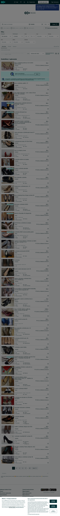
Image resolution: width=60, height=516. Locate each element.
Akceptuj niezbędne (53, 506)
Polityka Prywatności (20, 507)
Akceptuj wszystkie (53, 501)
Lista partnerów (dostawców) (33, 514)
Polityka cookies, (12, 507)
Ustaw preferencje (53, 511)
